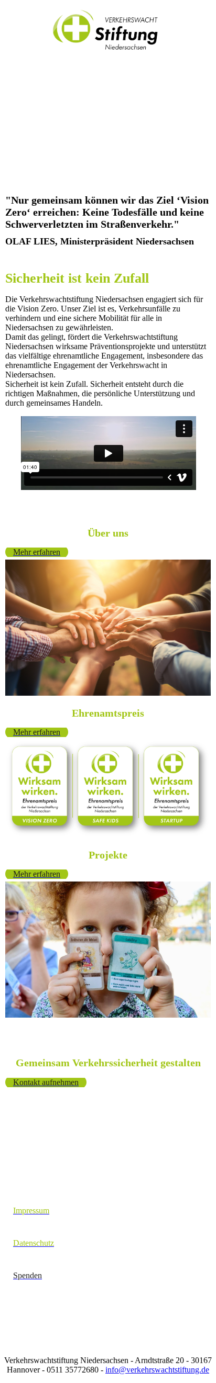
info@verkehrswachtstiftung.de (157, 1369)
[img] (108, 30)
